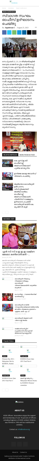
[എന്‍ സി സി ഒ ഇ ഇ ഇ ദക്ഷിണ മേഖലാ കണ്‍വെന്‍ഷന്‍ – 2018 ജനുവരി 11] (19, 236)
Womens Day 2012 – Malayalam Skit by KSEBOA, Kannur (8, 361)
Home (4, 8)
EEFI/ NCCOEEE (6, 248)
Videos (5, 356)
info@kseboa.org (24, 429)
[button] (36, 3)
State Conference (21, 8)
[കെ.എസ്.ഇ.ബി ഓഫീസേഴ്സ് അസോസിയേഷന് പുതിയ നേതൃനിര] (7, 163)
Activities (11, 8)
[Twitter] (19, 444)
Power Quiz (24, 356)
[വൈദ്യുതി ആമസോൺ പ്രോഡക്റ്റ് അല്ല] (7, 321)
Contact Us (23, 452)
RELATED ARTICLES (10, 155)
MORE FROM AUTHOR (27, 155)
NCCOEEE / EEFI (8, 219)
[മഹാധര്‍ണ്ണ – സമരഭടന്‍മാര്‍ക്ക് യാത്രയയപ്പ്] (7, 297)
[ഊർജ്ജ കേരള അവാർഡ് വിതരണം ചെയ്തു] (7, 176)
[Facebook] (13, 444)
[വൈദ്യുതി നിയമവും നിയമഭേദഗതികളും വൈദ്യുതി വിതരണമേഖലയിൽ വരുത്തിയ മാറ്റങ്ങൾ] (7, 281)
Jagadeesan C (10, 28)
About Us (15, 452)
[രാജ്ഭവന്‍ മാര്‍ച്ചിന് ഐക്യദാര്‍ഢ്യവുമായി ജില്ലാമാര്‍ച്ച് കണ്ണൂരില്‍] (7, 331)
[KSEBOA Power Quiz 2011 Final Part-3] (10, 370)
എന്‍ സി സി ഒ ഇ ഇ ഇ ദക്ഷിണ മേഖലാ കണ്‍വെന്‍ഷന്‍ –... (18, 253)
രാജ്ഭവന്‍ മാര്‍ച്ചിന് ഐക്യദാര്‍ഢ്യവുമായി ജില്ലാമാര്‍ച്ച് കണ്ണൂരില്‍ (23, 331)
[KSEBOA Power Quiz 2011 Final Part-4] (28, 351)
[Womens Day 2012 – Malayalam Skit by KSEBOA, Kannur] (10, 351)
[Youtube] (25, 444)
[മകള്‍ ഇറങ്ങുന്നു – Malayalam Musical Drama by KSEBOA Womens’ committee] (28, 370)
